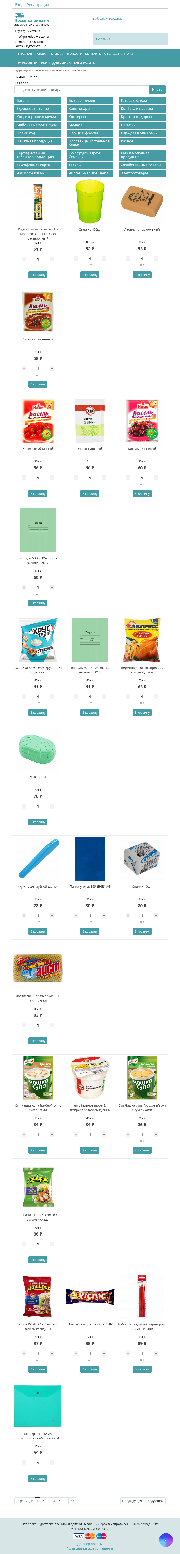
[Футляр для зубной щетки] (38, 859)
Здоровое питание (33, 108)
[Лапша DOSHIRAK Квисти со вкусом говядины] (38, 1297)
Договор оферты (90, 1544)
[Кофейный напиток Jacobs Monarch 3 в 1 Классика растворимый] (38, 201)
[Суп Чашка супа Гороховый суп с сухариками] (142, 1078)
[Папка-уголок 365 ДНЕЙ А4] (90, 859)
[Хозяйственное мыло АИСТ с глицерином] (38, 968)
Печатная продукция (35, 141)
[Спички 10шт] (142, 859)
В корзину (37, 275)
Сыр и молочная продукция (135, 155)
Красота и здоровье (138, 116)
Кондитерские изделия (36, 116)
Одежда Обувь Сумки (139, 133)
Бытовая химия (82, 100)
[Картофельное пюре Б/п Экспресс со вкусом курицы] (90, 1078)
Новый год (26, 133)
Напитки (128, 124)
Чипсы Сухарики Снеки (88, 173)
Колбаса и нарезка (137, 108)
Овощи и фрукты (83, 133)
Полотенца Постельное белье (89, 143)
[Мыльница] (38, 749)
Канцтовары (79, 108)
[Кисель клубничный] (38, 421)
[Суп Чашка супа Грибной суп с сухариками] (38, 1078)
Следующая (155, 1501)
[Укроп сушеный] (90, 421)
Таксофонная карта (33, 165)
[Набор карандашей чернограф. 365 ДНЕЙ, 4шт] (142, 1297)
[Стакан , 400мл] (90, 201)
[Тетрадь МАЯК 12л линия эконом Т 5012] (38, 530)
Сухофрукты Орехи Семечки (85, 155)
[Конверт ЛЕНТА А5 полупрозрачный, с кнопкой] (38, 1406)
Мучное (75, 124)
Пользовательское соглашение (90, 1548)
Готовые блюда (134, 100)
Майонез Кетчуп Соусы (37, 124)
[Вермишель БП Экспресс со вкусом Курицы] (142, 640)
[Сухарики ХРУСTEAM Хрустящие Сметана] (38, 640)
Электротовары (134, 173)
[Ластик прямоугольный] (142, 201)
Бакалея (24, 100)
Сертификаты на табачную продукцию (35, 155)
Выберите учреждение (107, 18)
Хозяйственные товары (141, 165)
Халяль (75, 165)
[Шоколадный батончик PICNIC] (90, 1297)
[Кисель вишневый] (142, 421)
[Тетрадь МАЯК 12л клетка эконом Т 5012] (90, 640)
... (65, 1501)
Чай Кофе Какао (30, 173)
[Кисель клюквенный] (38, 312)
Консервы (77, 116)
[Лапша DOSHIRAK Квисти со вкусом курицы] (38, 1187)
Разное (127, 141)
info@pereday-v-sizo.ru (31, 36)
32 (72, 1501)
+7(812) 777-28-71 (27, 31)
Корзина (103, 39)
